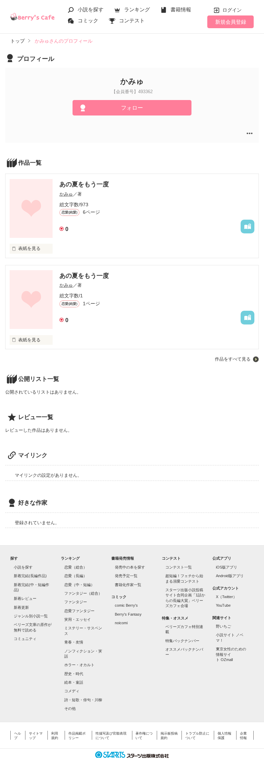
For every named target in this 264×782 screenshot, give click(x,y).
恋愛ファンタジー (79, 611)
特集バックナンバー (182, 641)
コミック (88, 20)
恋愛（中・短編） (79, 585)
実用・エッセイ (77, 619)
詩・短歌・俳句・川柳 (83, 700)
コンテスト (132, 20)
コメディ (71, 691)
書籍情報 (180, 9)
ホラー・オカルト (79, 665)
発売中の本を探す (130, 567)
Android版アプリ (230, 576)
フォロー (132, 108)
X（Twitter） (226, 597)
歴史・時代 (73, 674)
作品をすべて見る (233, 359)
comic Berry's (126, 605)
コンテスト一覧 (178, 567)
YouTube (223, 605)
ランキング (137, 9)
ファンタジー (75, 602)
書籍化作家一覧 (128, 585)
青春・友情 (73, 642)
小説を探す (90, 9)
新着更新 (21, 607)
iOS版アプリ (226, 567)
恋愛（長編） (75, 576)
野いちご (223, 626)
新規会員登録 (230, 22)
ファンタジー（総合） (83, 593)
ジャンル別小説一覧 (31, 616)
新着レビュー (25, 598)
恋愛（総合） (75, 567)
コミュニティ (25, 639)
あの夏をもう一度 (84, 184)
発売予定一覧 (126, 576)
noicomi (121, 623)
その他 (70, 708)
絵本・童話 (73, 682)
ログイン (232, 10)
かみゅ (66, 194)
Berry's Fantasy (128, 614)
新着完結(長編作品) (30, 576)
